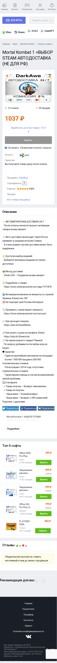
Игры (15, 44)
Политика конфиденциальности (28, 631)
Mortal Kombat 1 (27, 44)
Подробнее (13, 428)
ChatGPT (49, 31)
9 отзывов (13, 108)
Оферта (28, 626)
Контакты (52, 9)
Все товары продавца (18, 199)
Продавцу (40, 9)
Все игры (16, 20)
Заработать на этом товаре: (28, 130)
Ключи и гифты (45, 44)
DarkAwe (23, 177)
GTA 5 (35, 31)
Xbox (8, 32)
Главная (4, 9)
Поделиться (12, 408)
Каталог (15, 9)
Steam (21, 32)
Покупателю (27, 9)
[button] (43, 581)
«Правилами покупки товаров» (36, 147)
